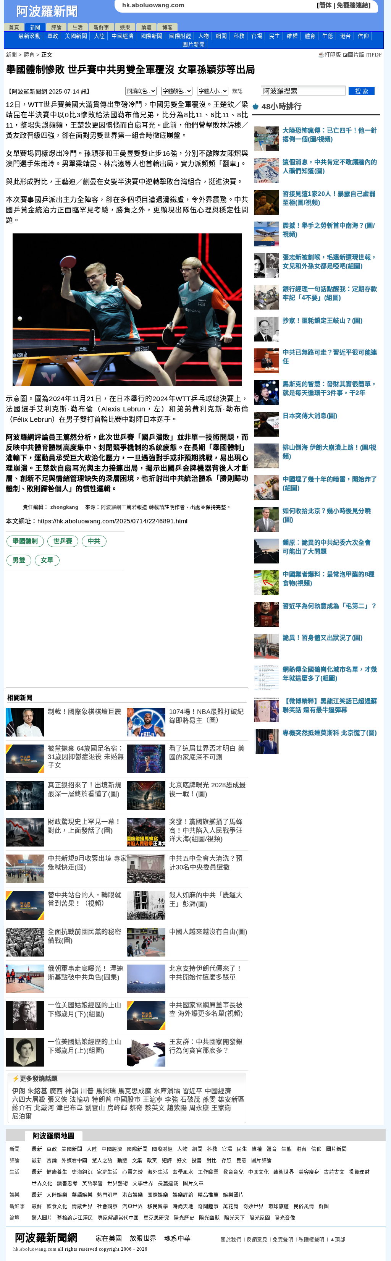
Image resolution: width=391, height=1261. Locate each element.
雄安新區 (231, 1099)
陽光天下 (234, 1218)
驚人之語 (102, 1160)
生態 (327, 36)
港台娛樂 (132, 1195)
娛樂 (125, 27)
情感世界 (82, 1206)
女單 (47, 560)
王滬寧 (153, 1099)
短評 (167, 1160)
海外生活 (157, 1172)
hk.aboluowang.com (153, 5)
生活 (78, 27)
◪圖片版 (354, 55)
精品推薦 (208, 1195)
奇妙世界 (253, 1206)
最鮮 (37, 1206)
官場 (256, 36)
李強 (171, 1099)
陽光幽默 (209, 1218)
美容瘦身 (309, 1172)
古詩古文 (334, 1172)
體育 (310, 36)
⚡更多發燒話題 (35, 1078)
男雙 (19, 560)
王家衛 (221, 1108)
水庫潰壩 (166, 1091)
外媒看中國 (74, 1160)
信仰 (363, 36)
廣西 (56, 1091)
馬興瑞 (106, 1091)
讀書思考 (67, 1183)
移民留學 (157, 1206)
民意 (241, 1160)
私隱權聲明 (312, 1239)
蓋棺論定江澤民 (75, 1218)
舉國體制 (25, 541)
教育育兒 (233, 1172)
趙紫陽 (177, 1108)
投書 (197, 1160)
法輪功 (79, 1099)
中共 (94, 541)
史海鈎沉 (82, 1172)
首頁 (14, 27)
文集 (137, 1160)
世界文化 (42, 1183)
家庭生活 (107, 1172)
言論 (52, 1160)
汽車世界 (132, 1206)
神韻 (71, 1091)
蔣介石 (22, 1108)
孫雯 (209, 1099)
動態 (122, 1160)
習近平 (193, 1091)
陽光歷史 (184, 1218)
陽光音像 (285, 1218)
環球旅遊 (278, 1206)
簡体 (325, 5)
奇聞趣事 (208, 1206)
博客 (167, 27)
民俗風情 (304, 1206)
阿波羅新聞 (47, 11)
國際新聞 (152, 36)
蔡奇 (136, 1108)
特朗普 (102, 1099)
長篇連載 (168, 1183)
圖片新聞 (336, 1149)
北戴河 (44, 1108)
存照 (226, 1160)
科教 (239, 36)
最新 (29, 36)
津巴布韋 (69, 1108)
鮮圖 (324, 1206)
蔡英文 (155, 1108)
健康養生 (57, 1172)
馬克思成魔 (135, 1091)
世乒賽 (63, 541)
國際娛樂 (157, 1195)
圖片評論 (261, 1160)
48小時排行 (282, 106)
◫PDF (374, 55)
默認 (237, 91)
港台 (345, 36)
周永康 (199, 1108)
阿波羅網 (111, 507)
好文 (182, 1160)
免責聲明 (283, 1239)
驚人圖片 (42, 1218)
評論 (56, 27)
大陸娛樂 (57, 1195)
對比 (212, 1160)
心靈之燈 (132, 1172)
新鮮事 (101, 27)
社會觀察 (107, 1206)
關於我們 (231, 1239)
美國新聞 (76, 36)
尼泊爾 (22, 1116)
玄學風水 (183, 1172)
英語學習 (92, 1183)
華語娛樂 (82, 1195)
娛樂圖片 (233, 1195)
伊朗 (18, 1091)
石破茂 (190, 1099)
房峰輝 (117, 1108)
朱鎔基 (37, 1091)
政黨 (152, 1160)
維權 (292, 36)
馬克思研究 (157, 1218)
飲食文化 (57, 1206)
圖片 (194, 44)
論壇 (146, 27)
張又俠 (57, 1099)
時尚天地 (183, 1206)
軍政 (52, 36)
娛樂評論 (183, 1195)
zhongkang (65, 507)
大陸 (99, 36)
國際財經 (180, 36)
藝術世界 (283, 1172)
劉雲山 (95, 1108)
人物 (203, 36)
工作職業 (208, 1172)
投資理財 (359, 1172)
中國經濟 (122, 36)
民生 (274, 36)
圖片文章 (193, 1183)
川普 (87, 1091)
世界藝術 (117, 1183)
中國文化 (258, 1172)
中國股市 (127, 1099)
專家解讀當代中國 (118, 1218)
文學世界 (142, 1183)
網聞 (221, 36)
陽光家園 (259, 1218)
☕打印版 (329, 55)
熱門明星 (107, 1195)
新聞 (35, 27)
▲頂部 (338, 1239)
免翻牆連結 (352, 5)
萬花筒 (231, 1206)
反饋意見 (257, 1239)
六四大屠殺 (28, 1099)
